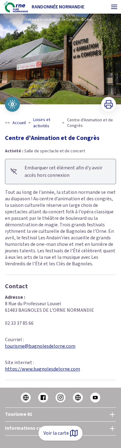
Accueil (19, 123)
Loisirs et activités (41, 123)
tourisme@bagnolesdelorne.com (40, 346)
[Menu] (114, 7)
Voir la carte (56, 433)
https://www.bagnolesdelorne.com (42, 369)
